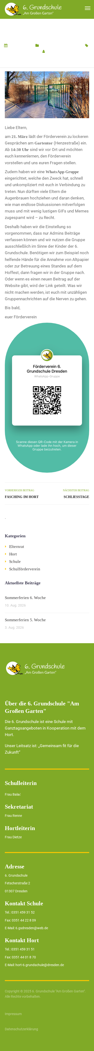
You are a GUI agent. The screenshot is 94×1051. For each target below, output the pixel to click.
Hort (13, 554)
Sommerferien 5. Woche (25, 620)
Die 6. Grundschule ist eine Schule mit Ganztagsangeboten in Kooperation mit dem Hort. (45, 728)
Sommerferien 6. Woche (25, 597)
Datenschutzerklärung (21, 1029)
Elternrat (16, 546)
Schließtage (76, 497)
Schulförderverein (67, 45)
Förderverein (29, 51)
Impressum (13, 1014)
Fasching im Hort (22, 497)
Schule (45, 45)
